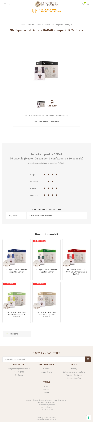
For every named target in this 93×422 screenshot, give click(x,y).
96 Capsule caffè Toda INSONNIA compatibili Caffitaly (16, 314)
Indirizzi (46, 390)
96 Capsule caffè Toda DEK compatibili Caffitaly (46, 271)
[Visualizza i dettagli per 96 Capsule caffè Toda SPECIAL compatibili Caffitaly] (47, 296)
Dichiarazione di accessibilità (74, 372)
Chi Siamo (19, 375)
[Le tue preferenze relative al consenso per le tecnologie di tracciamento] (88, 417)
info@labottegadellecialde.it (19, 369)
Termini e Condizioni (74, 375)
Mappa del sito (46, 372)
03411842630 (19, 372)
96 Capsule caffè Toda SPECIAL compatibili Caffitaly (46, 314)
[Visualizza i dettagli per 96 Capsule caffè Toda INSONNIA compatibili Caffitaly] (17, 296)
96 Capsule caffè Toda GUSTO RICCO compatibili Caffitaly (76, 272)
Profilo (46, 386)
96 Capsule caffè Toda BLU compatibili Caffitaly (16, 271)
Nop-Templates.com (51, 419)
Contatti (46, 369)
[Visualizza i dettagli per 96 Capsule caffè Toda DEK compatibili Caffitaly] (47, 253)
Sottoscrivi (88, 359)
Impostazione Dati (74, 378)
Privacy (74, 369)
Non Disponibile (40, 241)
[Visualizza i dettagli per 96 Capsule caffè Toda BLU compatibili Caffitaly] (17, 253)
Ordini (46, 393)
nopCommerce (50, 417)
